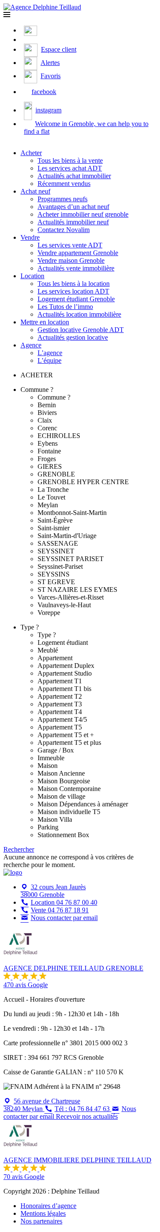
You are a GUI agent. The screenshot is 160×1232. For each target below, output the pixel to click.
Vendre (30, 237)
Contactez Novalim (64, 229)
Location (32, 275)
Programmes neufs (62, 199)
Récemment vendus (64, 183)
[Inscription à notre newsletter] (26, 39)
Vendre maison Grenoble (71, 260)
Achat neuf (35, 191)
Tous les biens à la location (74, 283)
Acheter (31, 152)
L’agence (50, 352)
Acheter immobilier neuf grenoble (83, 214)
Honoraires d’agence (48, 1205)
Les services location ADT (73, 291)
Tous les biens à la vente (70, 160)
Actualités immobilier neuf (73, 222)
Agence (30, 345)
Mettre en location (44, 322)
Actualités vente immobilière (76, 268)
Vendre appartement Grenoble (78, 252)
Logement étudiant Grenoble (76, 299)
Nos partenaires (41, 1221)
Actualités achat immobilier (74, 175)
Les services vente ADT (70, 245)
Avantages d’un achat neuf (73, 206)
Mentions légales (43, 1213)
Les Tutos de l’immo (65, 306)
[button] (6, 14)
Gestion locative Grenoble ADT (81, 329)
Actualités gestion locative (73, 337)
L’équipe (49, 360)
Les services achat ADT (70, 168)
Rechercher (18, 849)
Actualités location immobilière (79, 314)
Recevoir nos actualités (87, 1116)
